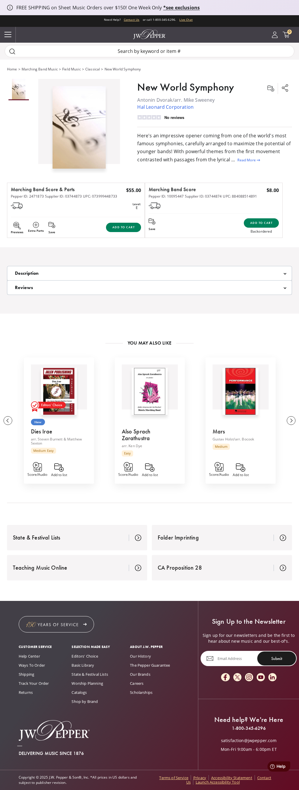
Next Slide (291, 420)
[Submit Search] (12, 51)
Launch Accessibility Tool (218, 782)
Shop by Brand (85, 701)
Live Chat (185, 20)
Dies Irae (41, 431)
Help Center (29, 656)
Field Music (71, 69)
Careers (136, 683)
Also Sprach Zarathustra (136, 435)
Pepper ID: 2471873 (27, 196)
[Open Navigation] (8, 35)
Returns (26, 692)
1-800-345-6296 (249, 728)
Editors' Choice (85, 656)
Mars (219, 431)
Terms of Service (173, 777)
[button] (79, 126)
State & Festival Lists (90, 674)
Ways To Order (32, 665)
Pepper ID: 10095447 (166, 196)
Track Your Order (34, 683)
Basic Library (83, 665)
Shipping (26, 674)
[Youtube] (261, 677)
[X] (237, 677)
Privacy (199, 777)
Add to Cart (123, 227)
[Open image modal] (79, 129)
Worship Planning (87, 683)
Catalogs (79, 692)
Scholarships (141, 692)
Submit (276, 658)
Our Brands (140, 674)
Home (12, 69)
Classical (92, 69)
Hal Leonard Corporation (165, 107)
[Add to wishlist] (271, 88)
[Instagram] (249, 677)
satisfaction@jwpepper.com (249, 740)
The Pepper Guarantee (150, 665)
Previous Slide (8, 420)
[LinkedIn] (272, 677)
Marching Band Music (40, 69)
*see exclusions (181, 7)
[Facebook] (225, 677)
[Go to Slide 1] (18, 89)
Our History (140, 656)
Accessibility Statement (231, 777)
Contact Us (132, 20)
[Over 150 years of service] (56, 624)
